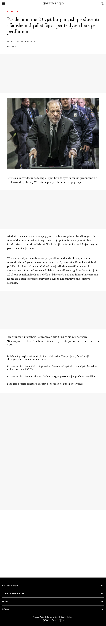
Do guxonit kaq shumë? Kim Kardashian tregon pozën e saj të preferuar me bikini (51, 376)
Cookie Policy (66, 617)
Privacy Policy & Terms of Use (46, 617)
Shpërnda (11, 47)
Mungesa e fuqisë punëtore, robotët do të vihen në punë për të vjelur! (45, 384)
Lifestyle (12, 12)
